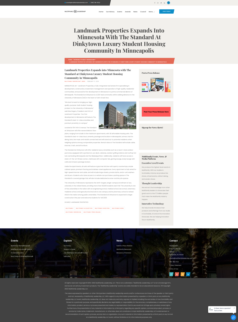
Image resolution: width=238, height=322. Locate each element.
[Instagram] (182, 274)
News (135, 12)
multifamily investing (102, 208)
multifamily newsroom (73, 212)
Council (143, 12)
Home (101, 12)
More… (151, 12)
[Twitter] (176, 274)
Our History (110, 12)
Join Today (167, 11)
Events (119, 12)
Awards (128, 12)
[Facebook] (171, 274)
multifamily (69, 208)
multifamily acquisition (84, 208)
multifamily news (118, 208)
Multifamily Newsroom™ (86, 60)
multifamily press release (92, 212)
